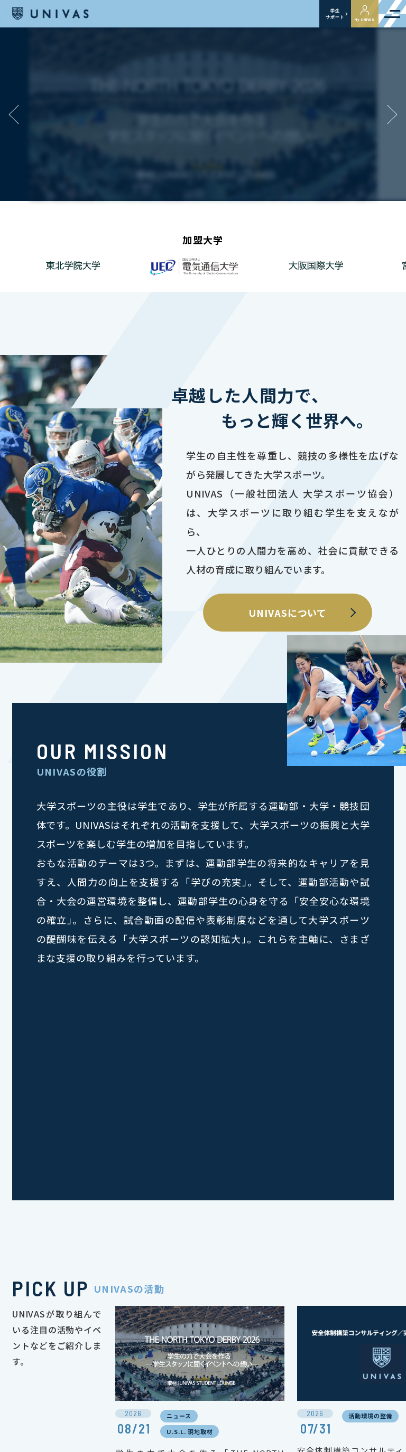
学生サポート (335, 14)
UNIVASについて (287, 612)
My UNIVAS (365, 19)
